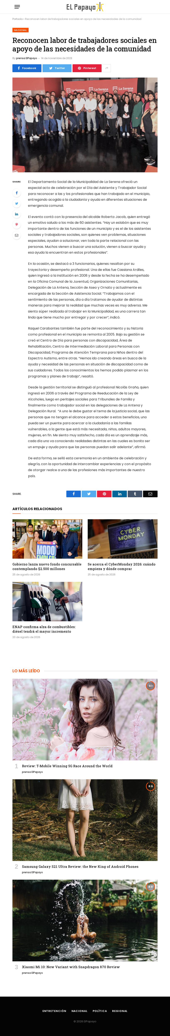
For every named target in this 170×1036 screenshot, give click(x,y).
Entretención (54, 1011)
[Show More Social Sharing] (107, 68)
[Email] (16, 235)
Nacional (20, 30)
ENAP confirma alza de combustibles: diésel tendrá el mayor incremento (44, 629)
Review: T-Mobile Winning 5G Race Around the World (67, 766)
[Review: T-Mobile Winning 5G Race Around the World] (85, 719)
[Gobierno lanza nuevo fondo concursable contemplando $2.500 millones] (47, 539)
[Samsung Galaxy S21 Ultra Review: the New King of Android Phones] (85, 820)
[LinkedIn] (16, 214)
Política (100, 1011)
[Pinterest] (16, 224)
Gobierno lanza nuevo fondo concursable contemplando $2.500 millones (46, 566)
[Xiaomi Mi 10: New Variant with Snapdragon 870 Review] (85, 920)
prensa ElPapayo (26, 58)
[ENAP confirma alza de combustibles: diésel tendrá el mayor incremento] (47, 601)
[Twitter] (16, 203)
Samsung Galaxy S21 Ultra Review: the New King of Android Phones (80, 866)
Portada (17, 19)
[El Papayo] (85, 6)
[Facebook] (16, 193)
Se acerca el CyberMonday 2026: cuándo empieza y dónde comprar (121, 566)
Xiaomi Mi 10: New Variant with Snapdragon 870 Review (71, 967)
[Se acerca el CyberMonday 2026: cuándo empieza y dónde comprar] (123, 539)
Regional (120, 1011)
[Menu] (17, 6)
